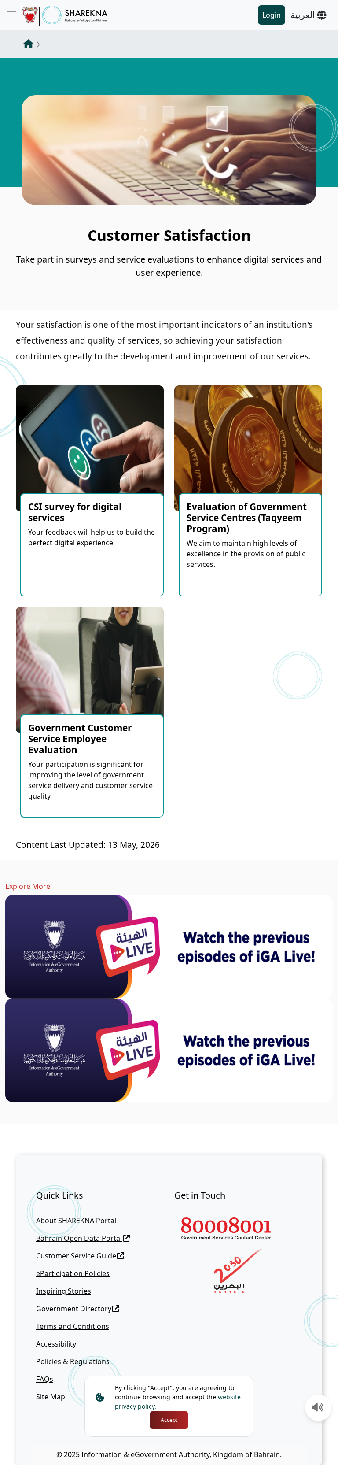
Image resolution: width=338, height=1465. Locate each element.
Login (271, 15)
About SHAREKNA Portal (76, 1220)
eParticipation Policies (73, 1273)
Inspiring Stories (63, 1291)
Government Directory (73, 1308)
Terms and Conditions (72, 1326)
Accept (169, 1420)
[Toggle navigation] (11, 15)
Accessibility (56, 1344)
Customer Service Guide (76, 1256)
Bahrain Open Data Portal (79, 1238)
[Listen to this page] (318, 1408)
